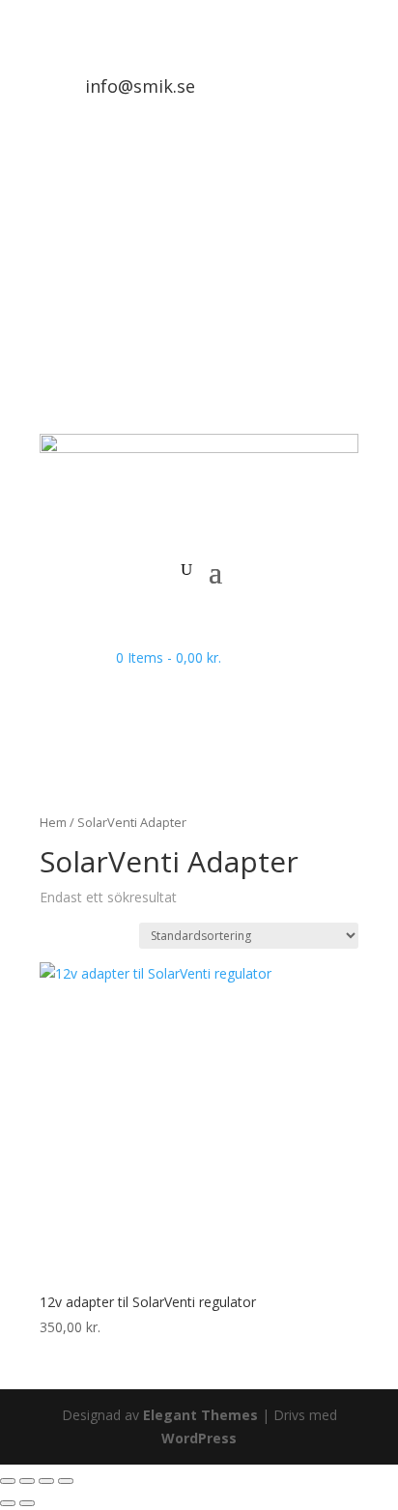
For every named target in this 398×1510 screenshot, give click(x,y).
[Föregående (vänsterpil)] (7, 1503)
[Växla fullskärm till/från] (27, 1481)
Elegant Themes (200, 1415)
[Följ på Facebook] (342, 256)
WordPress (199, 1438)
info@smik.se (140, 86)
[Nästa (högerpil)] (27, 1503)
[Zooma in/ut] (7, 1481)
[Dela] (46, 1481)
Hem (53, 822)
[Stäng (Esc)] (65, 1481)
